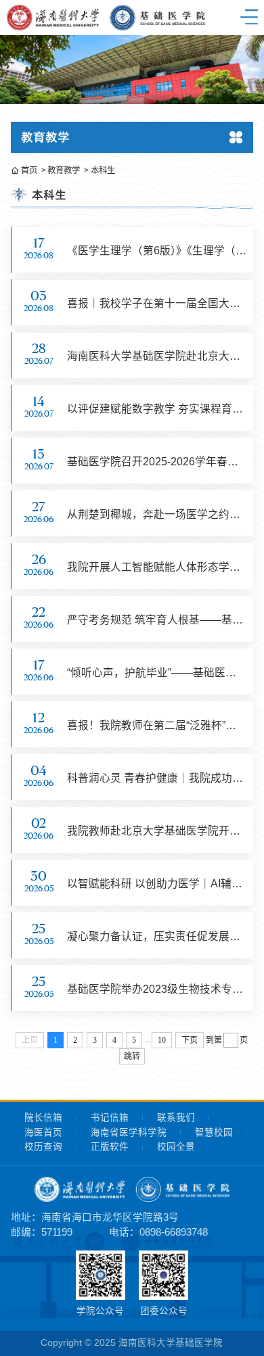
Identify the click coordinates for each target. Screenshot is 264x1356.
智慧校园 (214, 1132)
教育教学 (63, 170)
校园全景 (176, 1147)
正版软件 (110, 1147)
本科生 (102, 170)
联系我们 (176, 1118)
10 (162, 1040)
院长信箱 (43, 1118)
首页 (29, 170)
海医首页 (43, 1132)
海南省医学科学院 (129, 1132)
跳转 (132, 1056)
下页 (189, 1040)
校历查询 (43, 1147)
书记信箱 (110, 1118)
